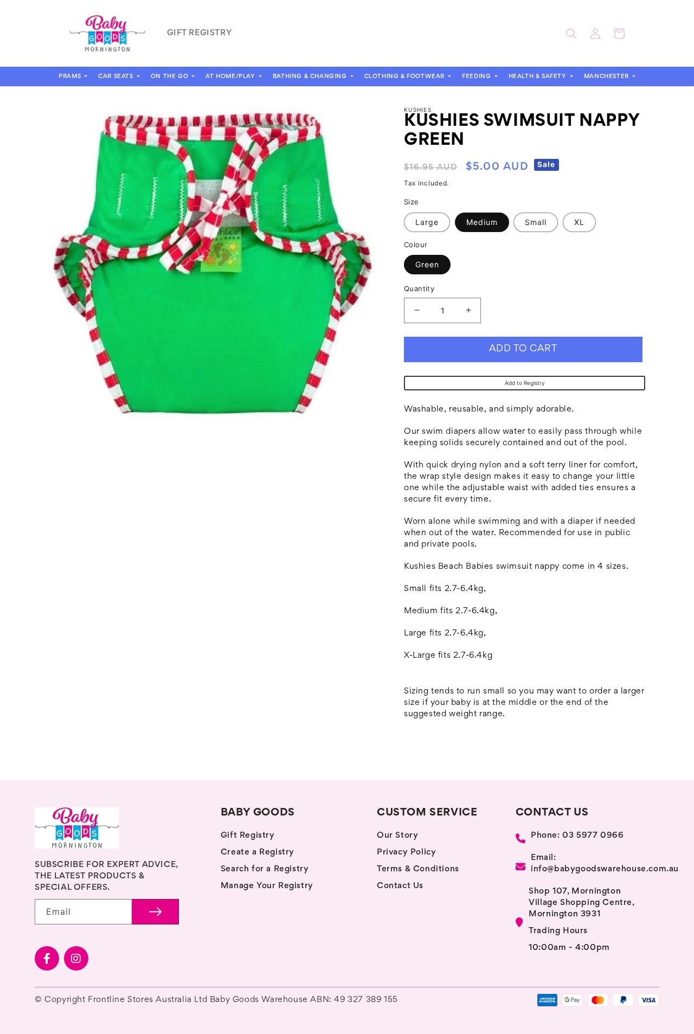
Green (427, 264)
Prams (71, 76)
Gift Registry (248, 835)
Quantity (419, 288)
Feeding (477, 76)
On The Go (170, 76)
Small (536, 222)
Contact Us (400, 886)
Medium (482, 222)
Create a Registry (257, 852)
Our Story (397, 835)
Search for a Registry (265, 869)
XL (579, 222)
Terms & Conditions (418, 869)
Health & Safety (539, 76)
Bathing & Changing (311, 76)
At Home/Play (231, 76)
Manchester (607, 76)
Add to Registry (525, 383)
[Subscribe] (155, 911)
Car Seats (116, 76)
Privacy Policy (406, 852)
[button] (571, 34)
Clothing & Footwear (405, 76)
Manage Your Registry (267, 886)
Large (427, 222)
